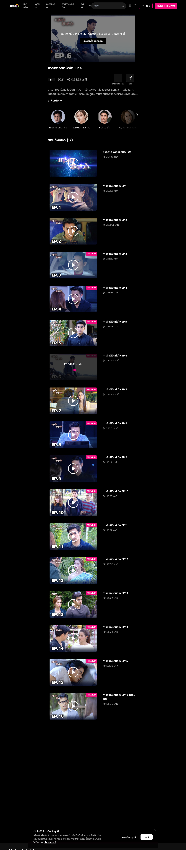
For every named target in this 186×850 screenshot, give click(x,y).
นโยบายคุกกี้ (50, 842)
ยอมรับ (146, 837)
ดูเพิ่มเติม (53, 101)
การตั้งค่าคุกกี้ (129, 837)
